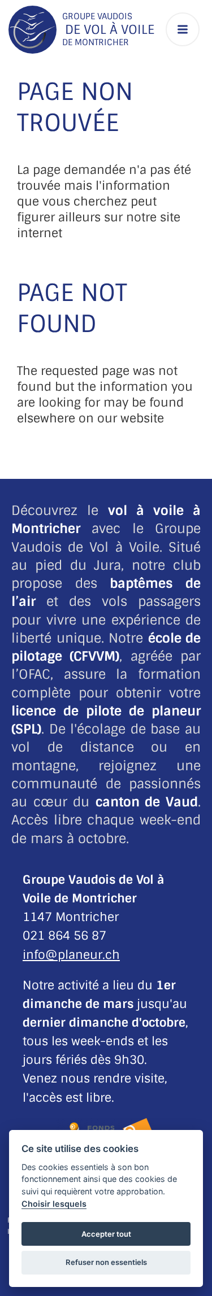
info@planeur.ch (71, 954)
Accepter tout (106, 1233)
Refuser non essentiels (106, 1262)
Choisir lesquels (53, 1203)
